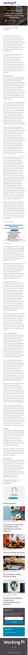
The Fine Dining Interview (14, 553)
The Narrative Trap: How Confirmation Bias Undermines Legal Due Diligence (13, 528)
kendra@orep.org (7, 483)
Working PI (9, 20)
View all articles (13, 498)
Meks (19, 652)
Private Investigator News (14, 10)
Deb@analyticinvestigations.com (10, 476)
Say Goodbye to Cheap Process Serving (12, 575)
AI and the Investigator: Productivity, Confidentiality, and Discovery (12, 601)
